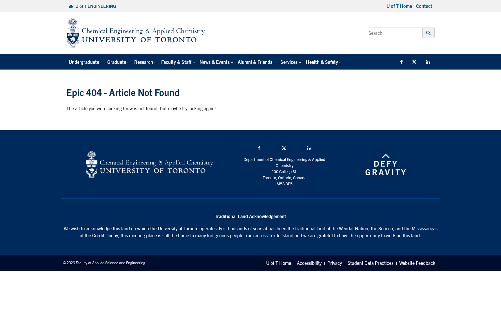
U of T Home (399, 6)
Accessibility (309, 263)
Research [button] (143, 62)
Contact (424, 6)
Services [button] (288, 62)
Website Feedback (417, 263)
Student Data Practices (370, 263)
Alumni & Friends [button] (255, 62)
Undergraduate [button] (84, 62)
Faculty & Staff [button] (176, 62)
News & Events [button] (214, 62)
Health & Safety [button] (322, 62)
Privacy (334, 263)
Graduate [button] (116, 62)
